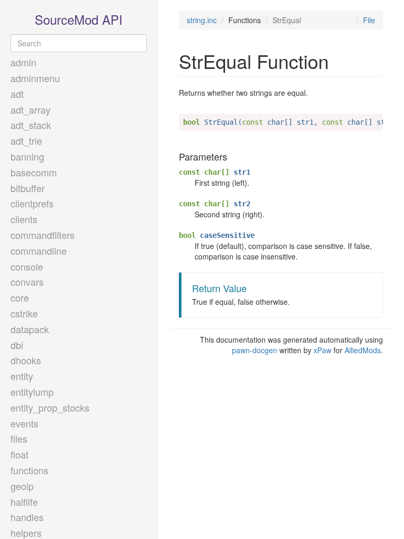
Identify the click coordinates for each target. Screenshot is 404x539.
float (19, 454)
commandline (39, 250)
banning (27, 156)
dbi (17, 345)
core (20, 297)
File (369, 20)
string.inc (202, 20)
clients (24, 219)
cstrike (24, 313)
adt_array (30, 109)
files (19, 438)
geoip (22, 486)
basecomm (34, 172)
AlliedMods (363, 350)
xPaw (322, 350)
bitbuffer (28, 188)
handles (27, 517)
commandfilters (43, 235)
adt (17, 94)
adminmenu (35, 78)
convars (27, 281)
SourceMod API (79, 19)
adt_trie (26, 140)
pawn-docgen (254, 350)
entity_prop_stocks (50, 407)
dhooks (26, 360)
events (24, 423)
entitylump (32, 391)
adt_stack (31, 125)
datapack (30, 329)
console (27, 266)
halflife (24, 501)
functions (29, 470)
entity (22, 376)
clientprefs (32, 203)
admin (23, 62)
